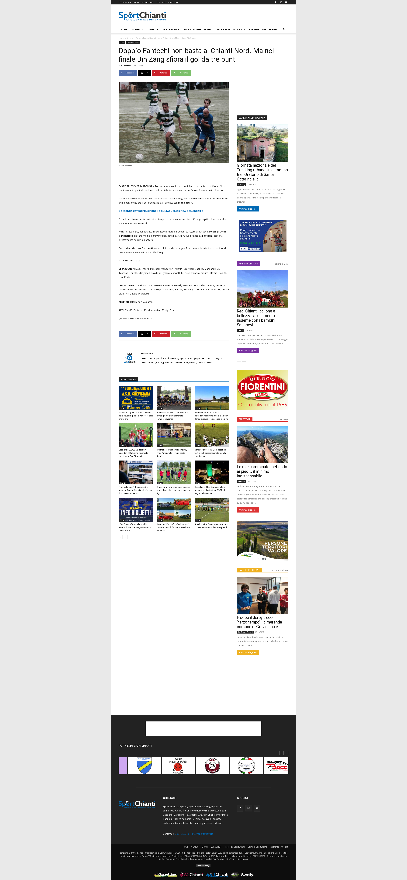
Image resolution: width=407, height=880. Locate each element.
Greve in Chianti (133, 43)
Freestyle (284, 419)
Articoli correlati (128, 379)
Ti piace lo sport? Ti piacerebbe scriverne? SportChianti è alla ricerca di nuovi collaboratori (135, 490)
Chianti (122, 483)
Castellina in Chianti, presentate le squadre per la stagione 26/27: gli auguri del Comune (210, 490)
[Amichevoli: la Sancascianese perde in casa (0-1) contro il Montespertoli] (212, 510)
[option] (135, 767)
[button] (284, 29)
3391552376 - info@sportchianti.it (194, 833)
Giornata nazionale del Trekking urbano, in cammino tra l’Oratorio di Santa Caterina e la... (262, 172)
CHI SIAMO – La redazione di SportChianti (136, 2)
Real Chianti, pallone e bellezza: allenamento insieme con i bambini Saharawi (256, 318)
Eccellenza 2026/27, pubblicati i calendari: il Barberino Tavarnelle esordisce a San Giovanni (133, 453)
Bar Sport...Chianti (280, 570)
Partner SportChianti (263, 29)
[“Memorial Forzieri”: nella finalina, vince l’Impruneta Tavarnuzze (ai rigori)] (174, 435)
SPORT (152, 29)
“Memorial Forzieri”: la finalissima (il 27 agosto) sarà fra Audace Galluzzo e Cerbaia (173, 527)
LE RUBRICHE (170, 29)
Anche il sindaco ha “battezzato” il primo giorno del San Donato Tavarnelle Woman (172, 415)
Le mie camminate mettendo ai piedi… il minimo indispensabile (262, 471)
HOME (124, 29)
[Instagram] (280, 2)
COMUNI (136, 29)
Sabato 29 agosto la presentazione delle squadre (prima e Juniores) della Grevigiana (136, 415)
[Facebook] (275, 2)
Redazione (126, 65)
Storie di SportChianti (231, 29)
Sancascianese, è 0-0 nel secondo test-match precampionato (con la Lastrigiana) (210, 453)
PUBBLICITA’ (173, 2)
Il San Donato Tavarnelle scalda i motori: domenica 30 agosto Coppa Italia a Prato (135, 527)
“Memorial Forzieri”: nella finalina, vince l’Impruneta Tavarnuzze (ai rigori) (172, 453)
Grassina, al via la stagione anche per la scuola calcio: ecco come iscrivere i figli (174, 490)
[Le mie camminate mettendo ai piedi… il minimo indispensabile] (262, 444)
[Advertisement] (230, 16)
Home (121, 38)
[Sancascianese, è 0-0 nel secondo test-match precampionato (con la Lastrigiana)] (212, 435)
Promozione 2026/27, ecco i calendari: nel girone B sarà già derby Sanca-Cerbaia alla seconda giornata (211, 415)
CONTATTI (161, 2)
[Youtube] (286, 2)
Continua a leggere (247, 209)
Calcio (130, 38)
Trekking (241, 184)
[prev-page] (121, 537)
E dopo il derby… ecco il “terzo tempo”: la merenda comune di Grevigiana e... (259, 622)
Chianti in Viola (281, 264)
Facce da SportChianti (198, 29)
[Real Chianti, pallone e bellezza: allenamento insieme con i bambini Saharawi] (262, 289)
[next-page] (126, 537)
